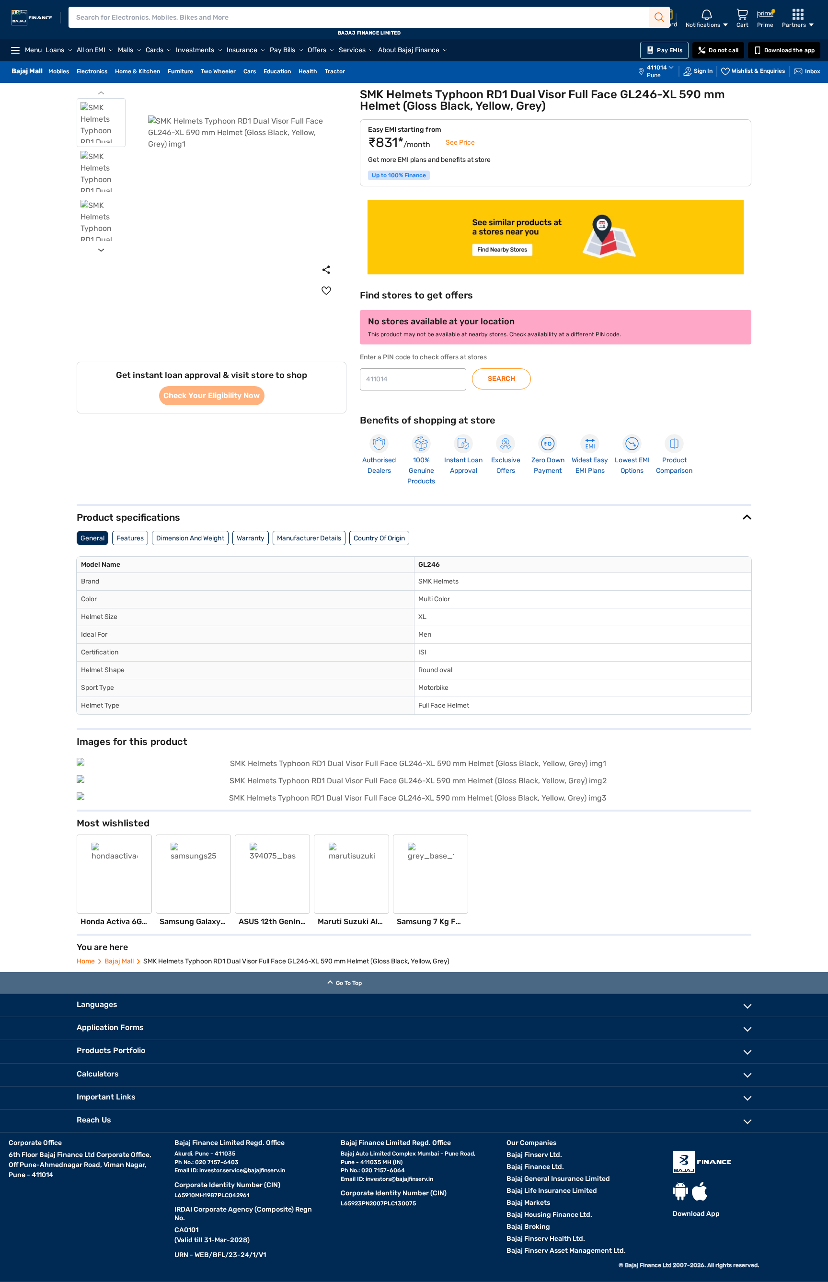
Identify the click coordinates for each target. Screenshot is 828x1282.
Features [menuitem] (130, 538)
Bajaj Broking (528, 1227)
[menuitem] (661, 71)
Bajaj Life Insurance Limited (551, 1191)
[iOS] (699, 1191)
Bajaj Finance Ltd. (535, 1167)
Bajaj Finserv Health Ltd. (545, 1239)
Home (86, 961)
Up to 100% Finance (399, 175)
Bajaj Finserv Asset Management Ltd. (566, 1251)
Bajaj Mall (119, 961)
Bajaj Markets (528, 1203)
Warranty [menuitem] (250, 538)
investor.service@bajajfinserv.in (242, 1170)
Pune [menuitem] (654, 75)
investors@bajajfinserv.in (399, 1179)
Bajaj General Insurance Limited (558, 1179)
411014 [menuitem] (657, 67)
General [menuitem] (92, 538)
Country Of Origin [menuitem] (379, 538)
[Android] (680, 1191)
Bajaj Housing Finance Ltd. (549, 1215)
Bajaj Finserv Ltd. (534, 1155)
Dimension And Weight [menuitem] (190, 538)
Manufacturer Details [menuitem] (309, 538)
